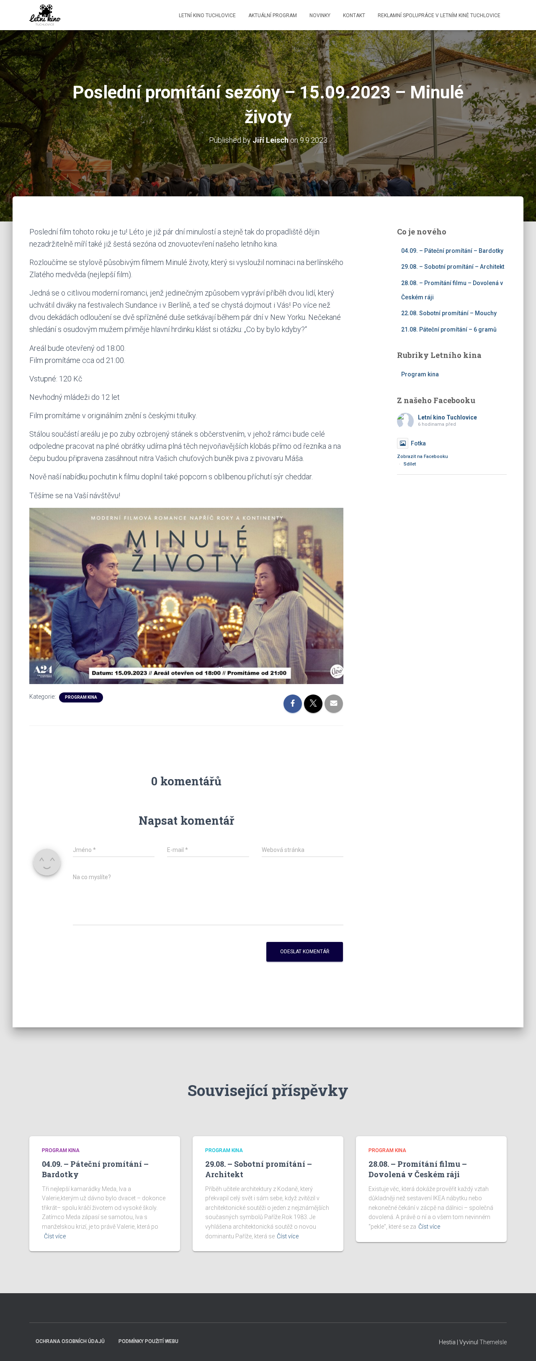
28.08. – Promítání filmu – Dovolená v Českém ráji (417, 1169)
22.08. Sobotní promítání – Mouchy (449, 313)
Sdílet (410, 464)
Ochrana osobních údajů (70, 1341)
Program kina (81, 697)
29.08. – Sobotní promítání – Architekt (452, 266)
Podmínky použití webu (148, 1341)
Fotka (418, 443)
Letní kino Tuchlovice (207, 15)
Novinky (319, 15)
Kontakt (354, 15)
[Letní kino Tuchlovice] (45, 15)
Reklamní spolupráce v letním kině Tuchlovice (439, 15)
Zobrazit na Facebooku (422, 456)
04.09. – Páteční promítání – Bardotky (452, 250)
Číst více (55, 1236)
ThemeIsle (493, 1342)
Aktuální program (272, 15)
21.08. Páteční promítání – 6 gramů (449, 329)
